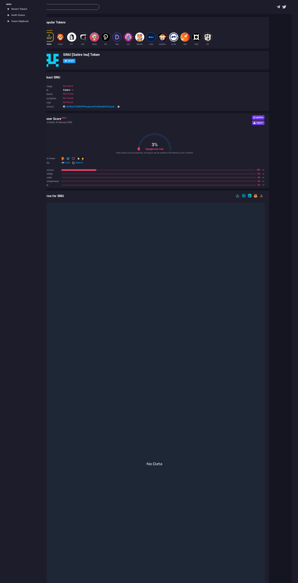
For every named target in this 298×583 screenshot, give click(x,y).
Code (67, 162)
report (259, 123)
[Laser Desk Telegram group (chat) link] (278, 8)
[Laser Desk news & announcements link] (284, 8)
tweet (71, 61)
